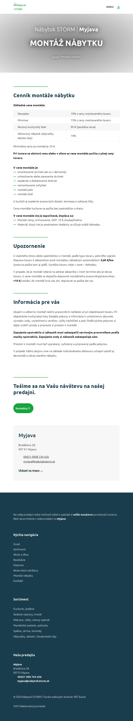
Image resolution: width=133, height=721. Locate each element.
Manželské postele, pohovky (30, 625)
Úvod (16, 544)
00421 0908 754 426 (36, 456)
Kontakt (18, 580)
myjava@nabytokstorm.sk (39, 461)
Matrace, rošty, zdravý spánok (31, 620)
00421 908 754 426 (30, 676)
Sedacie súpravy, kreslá (27, 614)
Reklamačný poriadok (32, 706)
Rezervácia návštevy (25, 570)
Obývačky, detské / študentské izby (34, 636)
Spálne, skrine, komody (27, 631)
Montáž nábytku (23, 575)
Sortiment (19, 549)
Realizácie (19, 560)
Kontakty (22, 408)
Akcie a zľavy (21, 554)
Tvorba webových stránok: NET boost (64, 697)
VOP (16, 706)
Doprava (18, 565)
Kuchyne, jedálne (23, 608)
